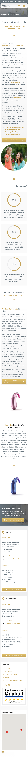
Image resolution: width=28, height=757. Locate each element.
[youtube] (9, 685)
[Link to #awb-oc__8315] (19, 5)
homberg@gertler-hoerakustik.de (13, 623)
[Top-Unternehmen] (14, 689)
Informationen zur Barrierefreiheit (13, 680)
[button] (21, 730)
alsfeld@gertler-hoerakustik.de (13, 559)
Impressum (8, 668)
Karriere (7, 677)
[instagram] (6, 685)
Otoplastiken (17, 98)
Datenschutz (8, 671)
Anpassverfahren (15, 82)
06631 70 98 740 (9, 556)
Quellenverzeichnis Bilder (11, 674)
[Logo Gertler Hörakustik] (5, 5)
